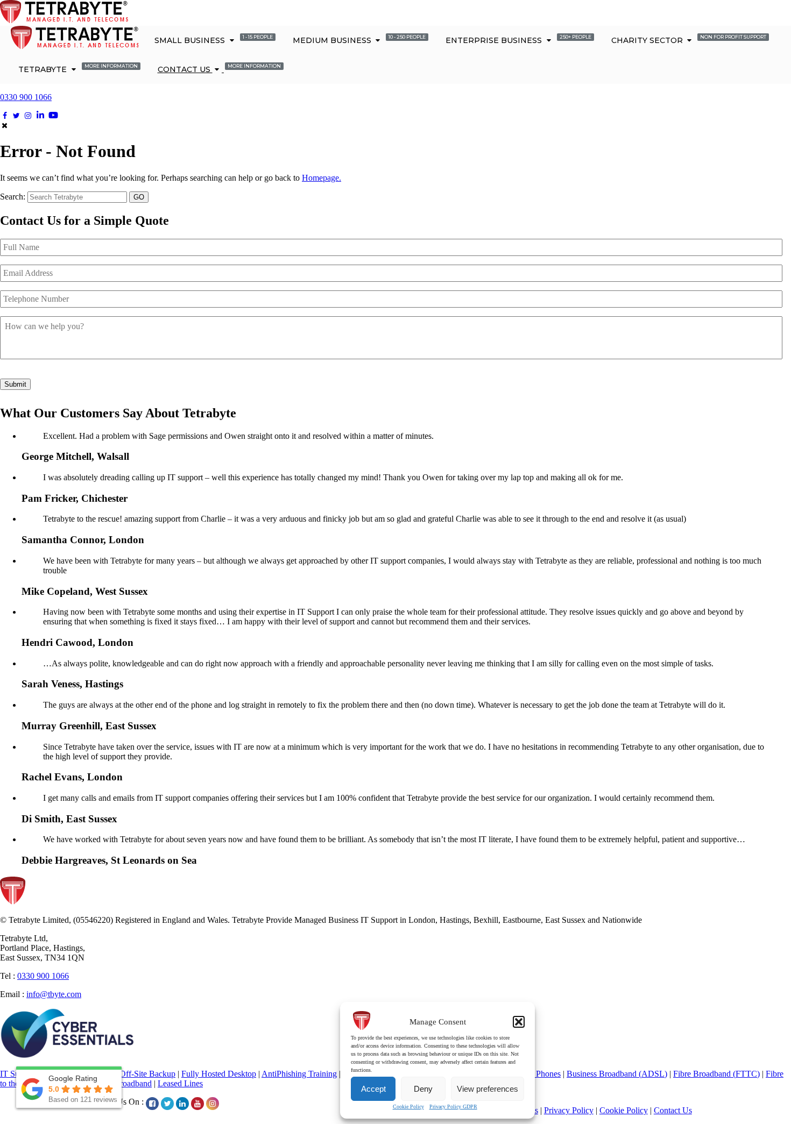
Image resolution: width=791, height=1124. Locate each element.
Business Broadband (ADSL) (617, 1073)
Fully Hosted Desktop (218, 1073)
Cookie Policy (408, 1106)
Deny (423, 1088)
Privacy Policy (569, 1110)
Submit (15, 384)
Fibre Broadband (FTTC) (716, 1073)
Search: (12, 196)
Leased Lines (180, 1083)
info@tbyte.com (53, 994)
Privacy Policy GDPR (453, 1106)
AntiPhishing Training (299, 1073)
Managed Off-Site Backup (130, 1073)
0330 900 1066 (26, 97)
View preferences (487, 1088)
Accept (373, 1088)
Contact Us (219, 68)
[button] (518, 1021)
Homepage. (321, 177)
